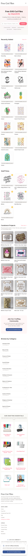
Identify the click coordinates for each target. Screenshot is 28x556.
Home (2, 509)
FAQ (2, 515)
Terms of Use (4, 527)
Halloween (14, 27)
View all (24, 39)
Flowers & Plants (7, 27)
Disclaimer (3, 533)
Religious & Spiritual (17, 29)
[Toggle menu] (26, 3)
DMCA (2, 531)
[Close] (25, 545)
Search (23, 23)
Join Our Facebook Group (15, 329)
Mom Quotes (9, 29)
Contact (2, 517)
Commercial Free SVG (5, 513)
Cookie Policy (4, 529)
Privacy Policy (4, 525)
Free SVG (3, 511)
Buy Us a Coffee (6, 519)
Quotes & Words (21, 27)
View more (23, 225)
